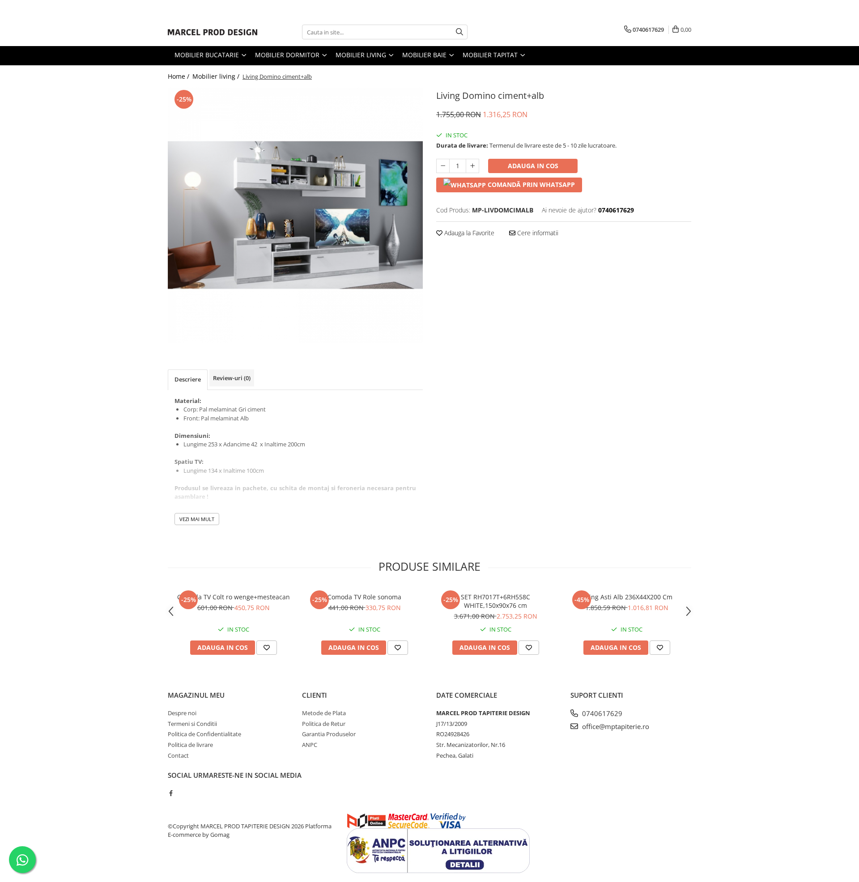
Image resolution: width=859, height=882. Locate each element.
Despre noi (182, 713)
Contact (178, 755)
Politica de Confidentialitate (204, 734)
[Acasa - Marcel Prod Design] (212, 32)
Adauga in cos (533, 165)
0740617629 (601, 713)
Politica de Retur (323, 724)
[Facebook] (171, 793)
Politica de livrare (190, 745)
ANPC (309, 745)
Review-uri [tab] (232, 378)
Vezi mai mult (196, 519)
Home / (179, 76)
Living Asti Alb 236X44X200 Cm (626, 597)
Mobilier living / (216, 76)
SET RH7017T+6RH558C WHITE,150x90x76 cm (495, 601)
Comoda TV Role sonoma (364, 597)
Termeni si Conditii (192, 724)
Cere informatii (536, 233)
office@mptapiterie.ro (614, 726)
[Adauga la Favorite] (266, 647)
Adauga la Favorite (468, 233)
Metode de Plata (324, 713)
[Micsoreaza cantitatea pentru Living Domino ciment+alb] (443, 166)
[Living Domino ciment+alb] (295, 215)
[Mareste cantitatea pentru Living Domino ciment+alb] (472, 166)
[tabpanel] (295, 215)
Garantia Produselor (329, 734)
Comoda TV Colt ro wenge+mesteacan (233, 597)
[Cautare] (459, 32)
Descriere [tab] (187, 379)
